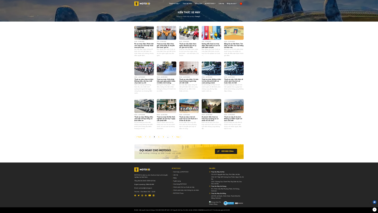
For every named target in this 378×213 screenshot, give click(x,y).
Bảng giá (198, 3)
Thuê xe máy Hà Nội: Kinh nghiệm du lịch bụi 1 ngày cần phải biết (166, 118)
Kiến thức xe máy (188, 16)
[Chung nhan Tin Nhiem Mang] (216, 203)
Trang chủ (179, 16)
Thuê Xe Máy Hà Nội (217, 172)
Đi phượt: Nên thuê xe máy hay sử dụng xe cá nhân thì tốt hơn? (210, 118)
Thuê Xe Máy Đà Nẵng (218, 193)
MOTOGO (142, 3)
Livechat (375, 202)
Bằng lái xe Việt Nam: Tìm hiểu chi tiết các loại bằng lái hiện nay (233, 45)
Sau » (178, 137)
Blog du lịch (231, 3)
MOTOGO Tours (178, 193)
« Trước (139, 137)
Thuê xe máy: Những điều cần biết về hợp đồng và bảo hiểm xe (143, 118)
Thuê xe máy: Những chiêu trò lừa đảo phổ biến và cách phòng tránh (211, 81)
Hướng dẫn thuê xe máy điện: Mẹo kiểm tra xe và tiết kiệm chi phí (211, 45)
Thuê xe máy (174, 3)
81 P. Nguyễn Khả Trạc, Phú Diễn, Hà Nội (227, 174)
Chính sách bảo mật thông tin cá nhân (186, 190)
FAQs (175, 178)
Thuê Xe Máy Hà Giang (218, 186)
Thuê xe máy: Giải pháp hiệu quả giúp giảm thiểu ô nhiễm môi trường (166, 81)
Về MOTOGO (209, 3)
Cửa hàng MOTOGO (180, 184)
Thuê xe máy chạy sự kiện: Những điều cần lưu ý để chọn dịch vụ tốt (144, 81)
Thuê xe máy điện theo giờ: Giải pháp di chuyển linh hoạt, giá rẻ (166, 45)
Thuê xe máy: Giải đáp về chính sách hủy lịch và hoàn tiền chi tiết (233, 81)
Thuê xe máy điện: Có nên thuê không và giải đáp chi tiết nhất (188, 81)
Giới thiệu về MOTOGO (181, 172)
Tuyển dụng (177, 181)
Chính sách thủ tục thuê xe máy (183, 187)
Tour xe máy (187, 3)
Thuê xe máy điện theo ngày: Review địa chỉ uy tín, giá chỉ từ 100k (187, 45)
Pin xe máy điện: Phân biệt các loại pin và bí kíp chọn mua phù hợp (144, 45)
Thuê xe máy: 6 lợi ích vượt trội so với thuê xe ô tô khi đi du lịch (188, 118)
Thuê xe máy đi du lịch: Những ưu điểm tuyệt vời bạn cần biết (233, 118)
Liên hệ (221, 3)
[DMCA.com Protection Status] (239, 203)
